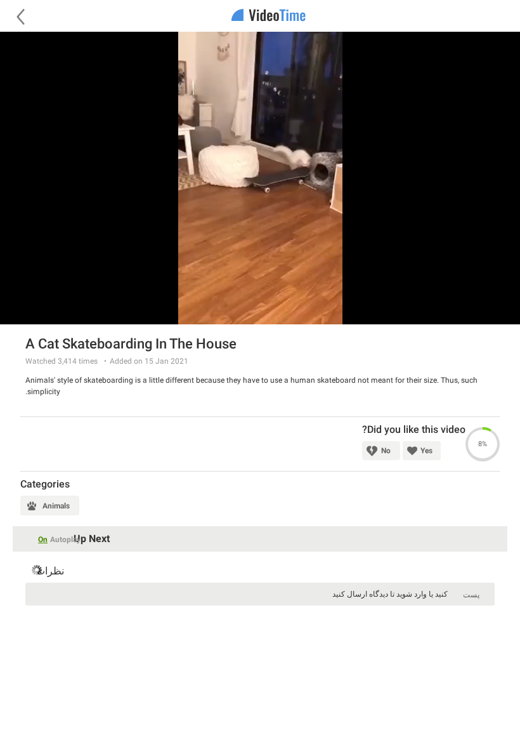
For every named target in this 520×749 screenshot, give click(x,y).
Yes (426, 450)
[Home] (260, 16)
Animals (56, 505)
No (386, 450)
